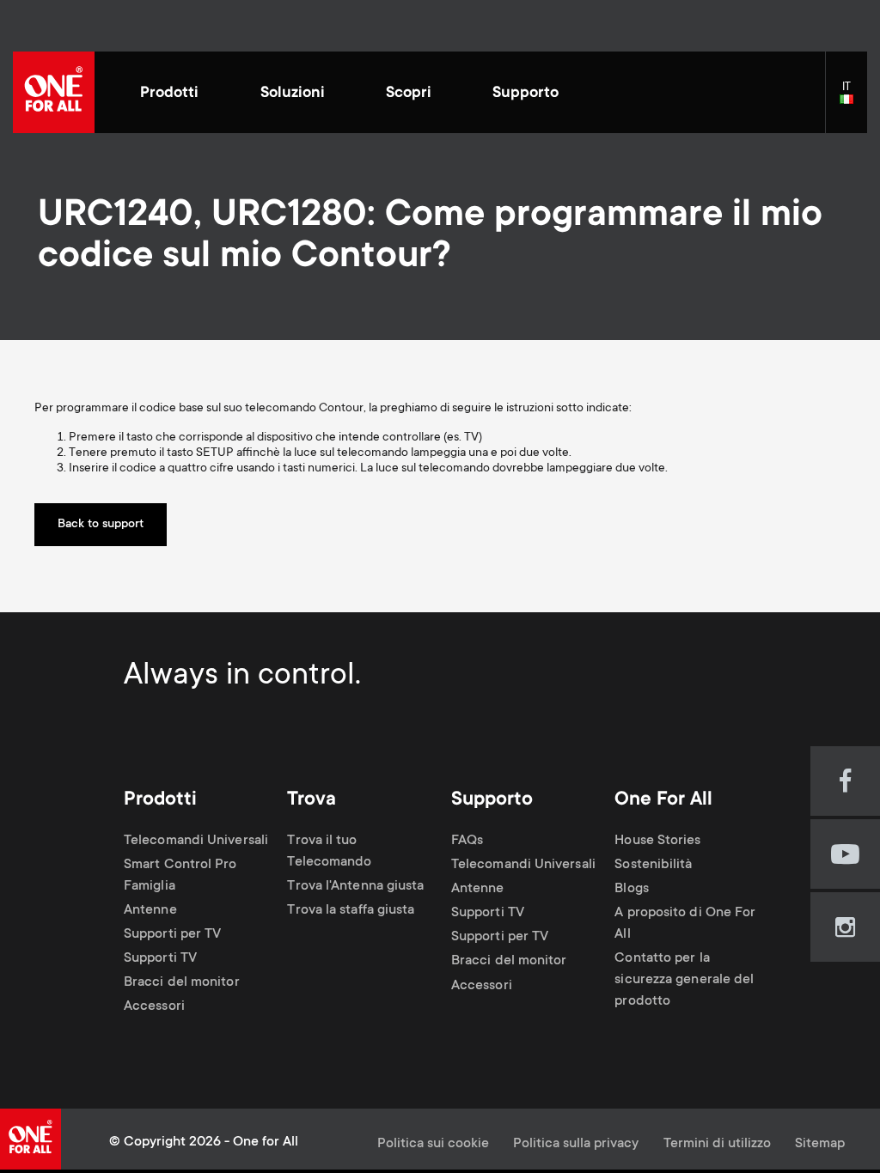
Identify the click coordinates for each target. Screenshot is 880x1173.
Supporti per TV (172, 934)
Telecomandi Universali (196, 841)
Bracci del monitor (182, 982)
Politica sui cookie (433, 1144)
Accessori (154, 1007)
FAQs (467, 841)
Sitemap (820, 1144)
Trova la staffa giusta (350, 910)
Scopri (408, 93)
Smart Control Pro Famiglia (180, 876)
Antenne (150, 910)
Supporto (525, 93)
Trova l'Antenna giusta (355, 886)
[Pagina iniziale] (54, 92)
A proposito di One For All (684, 924)
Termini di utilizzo (717, 1144)
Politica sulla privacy (576, 1144)
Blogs (631, 889)
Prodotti (169, 93)
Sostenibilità (653, 865)
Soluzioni (292, 93)
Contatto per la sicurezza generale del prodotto (684, 980)
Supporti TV (160, 958)
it (853, 100)
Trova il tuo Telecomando (329, 852)
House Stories (657, 841)
